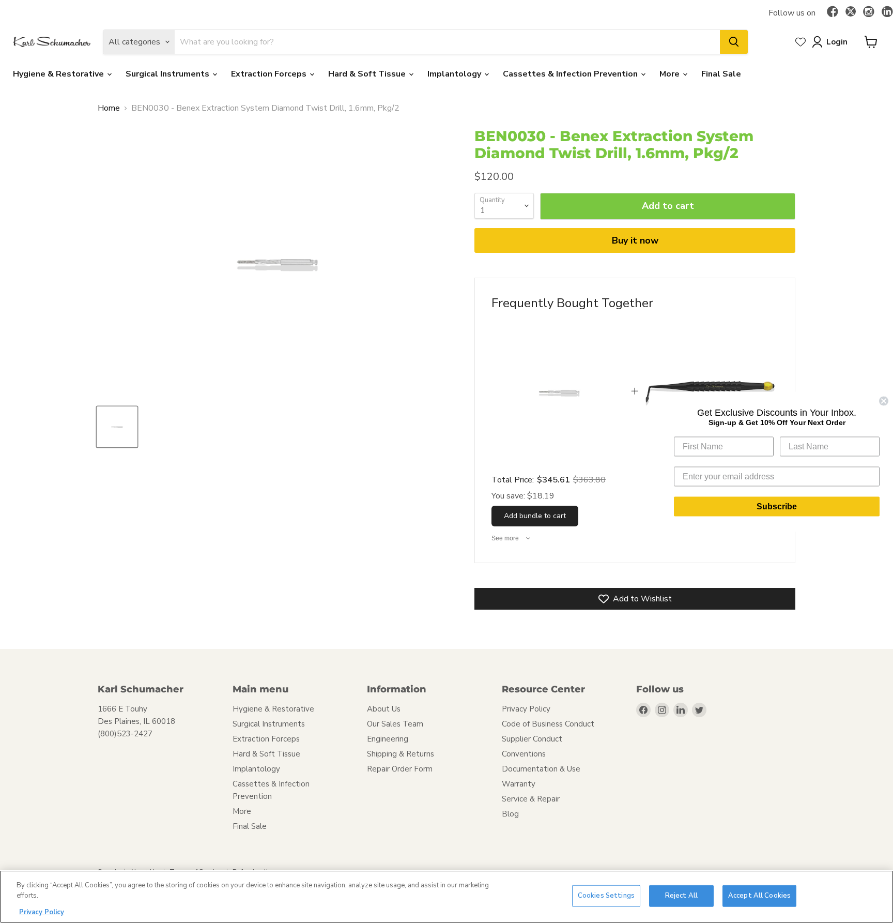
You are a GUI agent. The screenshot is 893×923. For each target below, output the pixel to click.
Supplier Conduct (532, 739)
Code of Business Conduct (548, 724)
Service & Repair (531, 799)
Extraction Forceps (270, 74)
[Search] (734, 42)
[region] (446, 896)
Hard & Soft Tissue (368, 74)
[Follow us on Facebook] (832, 12)
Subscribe (777, 506)
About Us (384, 709)
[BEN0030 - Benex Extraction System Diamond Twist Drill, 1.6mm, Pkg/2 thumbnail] (117, 426)
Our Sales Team (395, 724)
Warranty (518, 784)
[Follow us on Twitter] (850, 13)
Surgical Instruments (168, 74)
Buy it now (635, 240)
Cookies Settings (606, 895)
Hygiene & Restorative (59, 74)
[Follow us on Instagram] (868, 12)
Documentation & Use (541, 769)
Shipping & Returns (400, 754)
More (670, 74)
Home (109, 108)
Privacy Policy (526, 709)
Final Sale (721, 74)
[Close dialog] (884, 401)
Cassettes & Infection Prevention (571, 74)
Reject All (681, 895)
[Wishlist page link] (800, 42)
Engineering (387, 739)
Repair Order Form (400, 769)
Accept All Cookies (759, 895)
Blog (510, 814)
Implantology (455, 74)
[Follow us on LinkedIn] (887, 12)
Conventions (524, 754)
